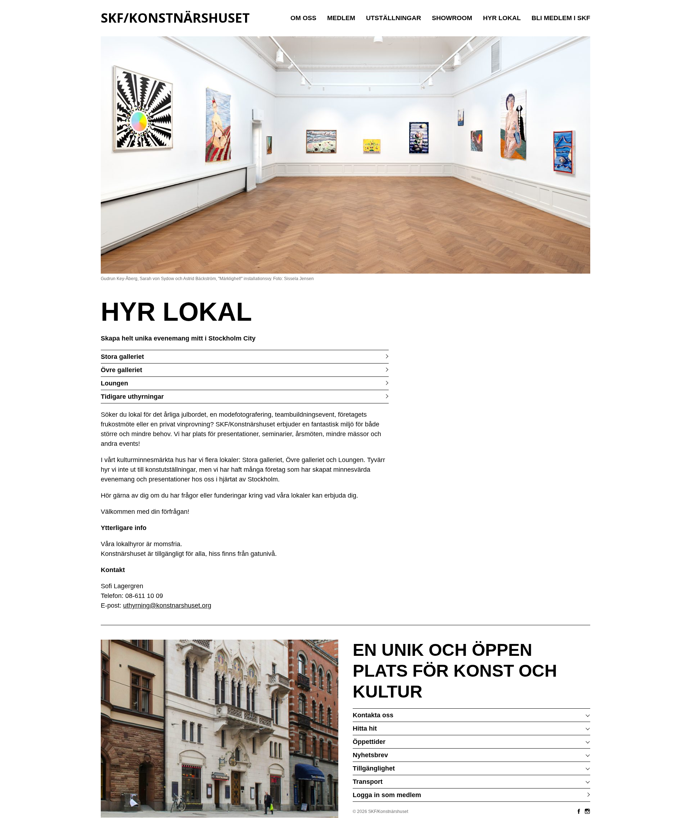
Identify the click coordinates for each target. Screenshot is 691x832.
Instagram (587, 811)
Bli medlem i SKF (561, 18)
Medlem (341, 18)
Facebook (579, 811)
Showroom (452, 18)
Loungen (114, 383)
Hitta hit (365, 728)
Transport (368, 781)
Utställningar (393, 18)
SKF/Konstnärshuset (175, 18)
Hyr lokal (502, 18)
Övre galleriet (121, 370)
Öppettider (369, 741)
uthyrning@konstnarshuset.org (167, 605)
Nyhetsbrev (370, 755)
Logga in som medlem (387, 795)
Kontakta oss (373, 715)
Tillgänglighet (374, 768)
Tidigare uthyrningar (132, 396)
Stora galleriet (122, 356)
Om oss (303, 18)
